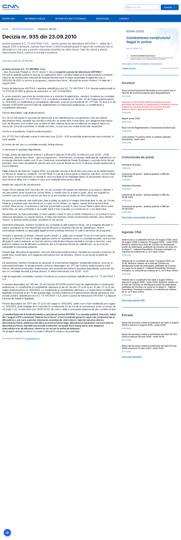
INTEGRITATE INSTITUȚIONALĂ (70, 18)
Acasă (5, 29)
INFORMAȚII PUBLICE (35, 18)
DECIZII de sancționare (23, 29)
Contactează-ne (32, 338)
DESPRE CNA (8, 18)
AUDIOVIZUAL (102, 18)
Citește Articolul (129, 68)
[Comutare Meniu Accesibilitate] (7, 533)
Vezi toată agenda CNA (133, 300)
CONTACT (124, 18)
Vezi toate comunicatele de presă (138, 217)
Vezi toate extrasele (132, 357)
